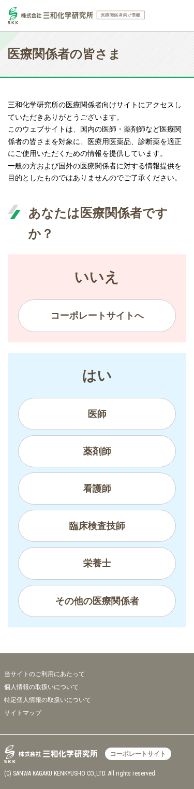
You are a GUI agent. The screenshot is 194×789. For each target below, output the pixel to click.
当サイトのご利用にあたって (44, 674)
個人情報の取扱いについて (41, 687)
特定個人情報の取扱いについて (47, 700)
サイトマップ (22, 712)
